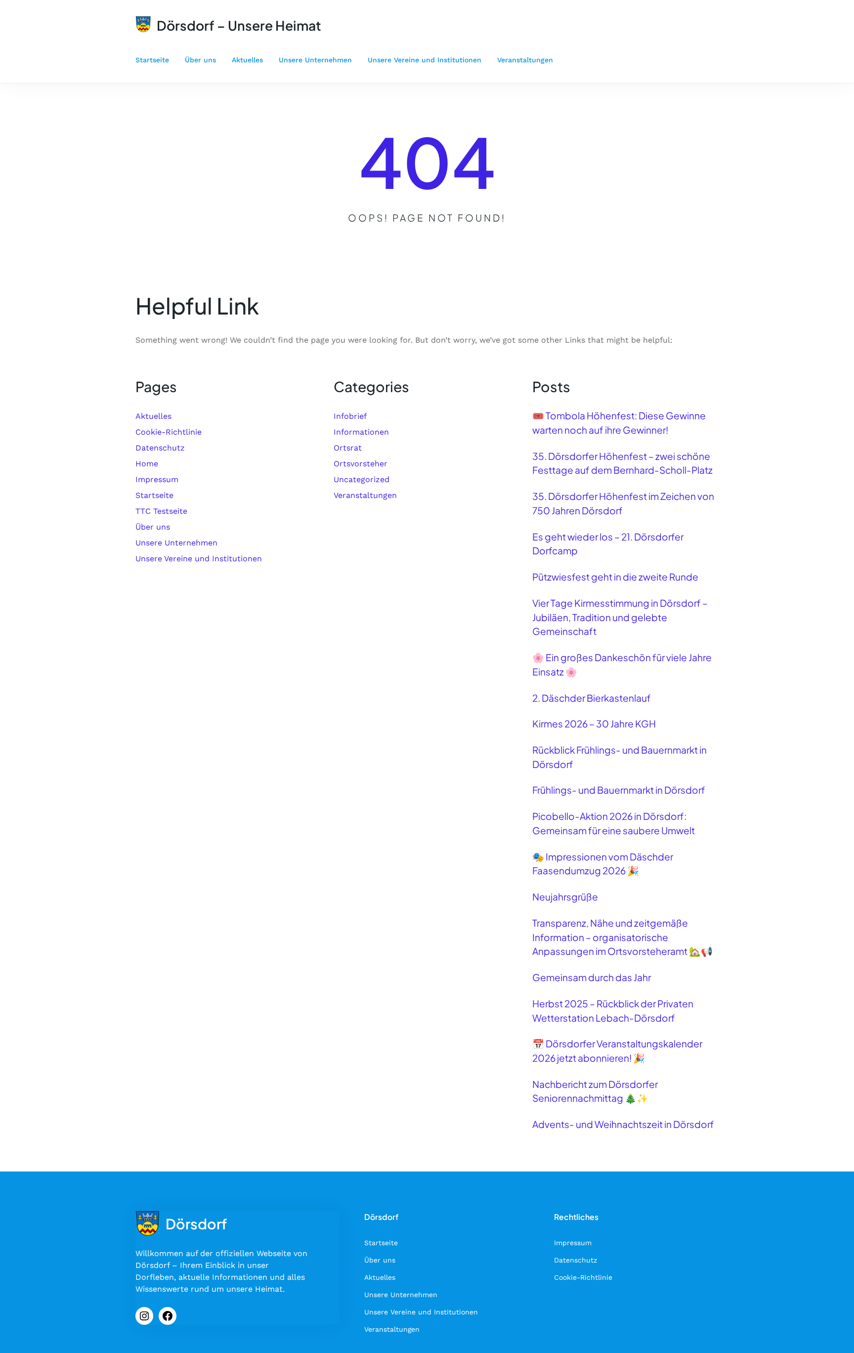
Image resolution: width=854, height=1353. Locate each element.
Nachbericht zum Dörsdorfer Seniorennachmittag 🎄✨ (595, 1091)
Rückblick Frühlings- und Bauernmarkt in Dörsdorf (619, 757)
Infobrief (350, 416)
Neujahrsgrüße (565, 896)
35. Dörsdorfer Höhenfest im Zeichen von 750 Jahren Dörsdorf (623, 503)
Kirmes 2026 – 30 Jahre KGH (594, 723)
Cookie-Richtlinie (168, 432)
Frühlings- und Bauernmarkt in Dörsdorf (618, 790)
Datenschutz (160, 447)
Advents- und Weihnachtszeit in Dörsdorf (623, 1124)
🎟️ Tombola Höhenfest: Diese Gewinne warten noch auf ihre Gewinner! (619, 422)
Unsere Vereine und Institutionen (198, 558)
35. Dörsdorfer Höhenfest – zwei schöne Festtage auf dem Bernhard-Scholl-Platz (622, 463)
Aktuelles (153, 416)
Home (146, 463)
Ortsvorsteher (360, 463)
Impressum (156, 479)
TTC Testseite (161, 511)
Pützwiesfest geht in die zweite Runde (615, 577)
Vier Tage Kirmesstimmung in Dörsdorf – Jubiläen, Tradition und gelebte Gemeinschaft (620, 617)
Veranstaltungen (365, 495)
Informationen (361, 432)
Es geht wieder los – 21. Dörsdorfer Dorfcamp (607, 544)
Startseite (154, 495)
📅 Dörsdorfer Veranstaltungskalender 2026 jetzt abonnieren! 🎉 (617, 1050)
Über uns (152, 527)
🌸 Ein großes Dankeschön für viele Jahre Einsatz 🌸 (622, 664)
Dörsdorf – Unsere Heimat (239, 25)
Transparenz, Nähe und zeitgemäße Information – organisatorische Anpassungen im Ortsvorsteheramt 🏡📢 (622, 937)
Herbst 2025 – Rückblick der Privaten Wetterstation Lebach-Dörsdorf (612, 1010)
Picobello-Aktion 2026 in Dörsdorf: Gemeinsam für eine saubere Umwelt (613, 823)
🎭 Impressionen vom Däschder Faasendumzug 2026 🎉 (602, 864)
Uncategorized (361, 479)
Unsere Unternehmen (176, 542)
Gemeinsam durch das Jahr (591, 977)
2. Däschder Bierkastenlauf (591, 698)
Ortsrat (348, 447)
